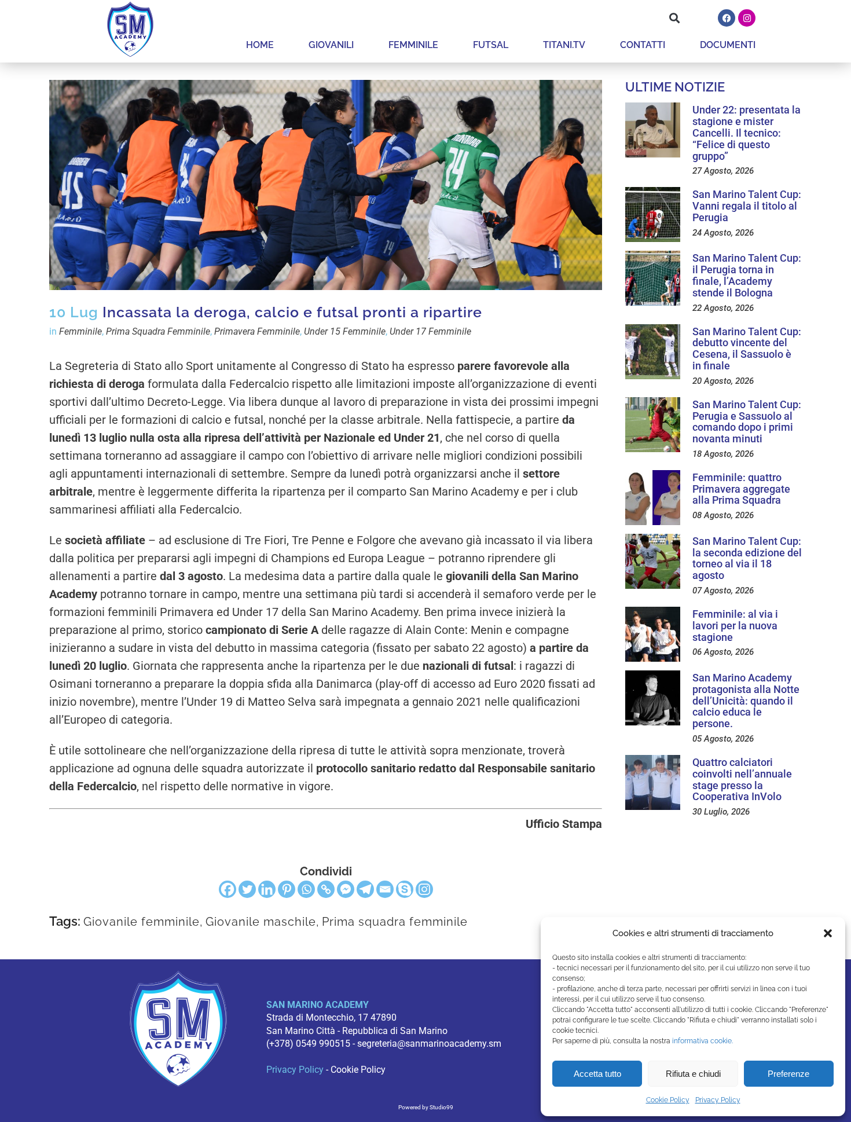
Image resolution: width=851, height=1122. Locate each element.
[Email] (385, 889)
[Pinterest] (286, 889)
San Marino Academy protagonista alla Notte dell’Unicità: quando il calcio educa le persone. (745, 700)
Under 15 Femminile (345, 331)
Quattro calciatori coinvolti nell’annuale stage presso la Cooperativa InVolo (742, 779)
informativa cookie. (702, 1041)
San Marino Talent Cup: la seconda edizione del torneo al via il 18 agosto (747, 558)
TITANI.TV (564, 44)
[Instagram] (746, 18)
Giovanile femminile (141, 922)
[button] (828, 933)
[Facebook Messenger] (345, 889)
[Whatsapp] (306, 889)
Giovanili (331, 44)
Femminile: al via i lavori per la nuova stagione (735, 625)
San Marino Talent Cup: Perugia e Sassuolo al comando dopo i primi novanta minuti (746, 421)
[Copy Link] (326, 889)
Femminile (413, 44)
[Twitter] (247, 889)
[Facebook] (726, 18)
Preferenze (788, 1074)
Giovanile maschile (261, 922)
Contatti (642, 44)
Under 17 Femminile (430, 331)
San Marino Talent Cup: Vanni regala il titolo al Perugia (746, 205)
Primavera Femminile (257, 331)
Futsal (490, 44)
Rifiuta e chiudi (693, 1074)
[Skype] (404, 889)
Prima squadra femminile (395, 922)
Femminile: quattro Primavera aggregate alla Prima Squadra (741, 489)
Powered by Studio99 (425, 1107)
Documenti (727, 44)
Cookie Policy (667, 1100)
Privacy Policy (717, 1100)
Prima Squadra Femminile (158, 331)
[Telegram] (365, 889)
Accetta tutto (597, 1074)
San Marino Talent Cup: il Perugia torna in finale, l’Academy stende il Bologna (746, 275)
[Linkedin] (267, 889)
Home (260, 44)
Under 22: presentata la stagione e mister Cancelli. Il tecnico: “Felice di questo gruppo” (746, 133)
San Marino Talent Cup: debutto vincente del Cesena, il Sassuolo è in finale (746, 348)
